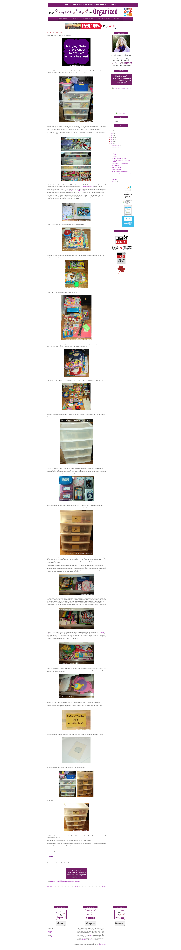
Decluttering (63, 18)
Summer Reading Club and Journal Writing (121, 173)
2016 (112, 135)
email (91, 935)
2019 (112, 130)
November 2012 (115, 147)
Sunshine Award (115, 165)
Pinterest (50, 931)
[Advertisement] (121, 101)
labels (66, 881)
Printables (117, 18)
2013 (112, 141)
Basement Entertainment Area (118, 175)
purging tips (77, 881)
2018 (112, 131)
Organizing (75, 18)
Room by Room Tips (88, 18)
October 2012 (115, 149)
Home (76, 886)
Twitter (49, 932)
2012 (112, 143)
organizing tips (71, 881)
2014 (112, 139)
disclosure (91, 939)
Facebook (50, 929)
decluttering (52, 881)
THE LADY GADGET (102, 944)
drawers (57, 881)
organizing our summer (88, 186)
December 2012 (115, 145)
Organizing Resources (104, 18)
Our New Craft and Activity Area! (119, 158)
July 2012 (114, 154)
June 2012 (114, 179)
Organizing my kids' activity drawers (120, 163)
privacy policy (84, 939)
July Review (114, 156)
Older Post (103, 886)
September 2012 (116, 150)
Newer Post (49, 886)
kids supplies (62, 881)
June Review (114, 177)
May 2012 (114, 181)
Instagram (50, 934)
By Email (50, 936)
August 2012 (115, 152)
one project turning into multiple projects (75, 190)
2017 (112, 133)
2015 (112, 137)
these (53, 862)
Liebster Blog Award (116, 169)
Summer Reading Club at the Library (120, 171)
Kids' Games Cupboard (117, 167)
